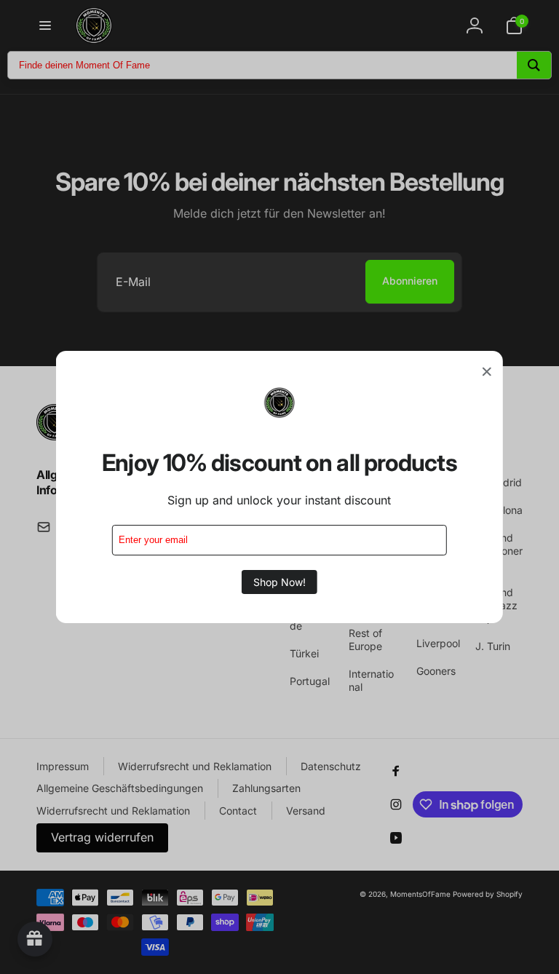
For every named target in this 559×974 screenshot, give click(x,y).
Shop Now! (279, 582)
